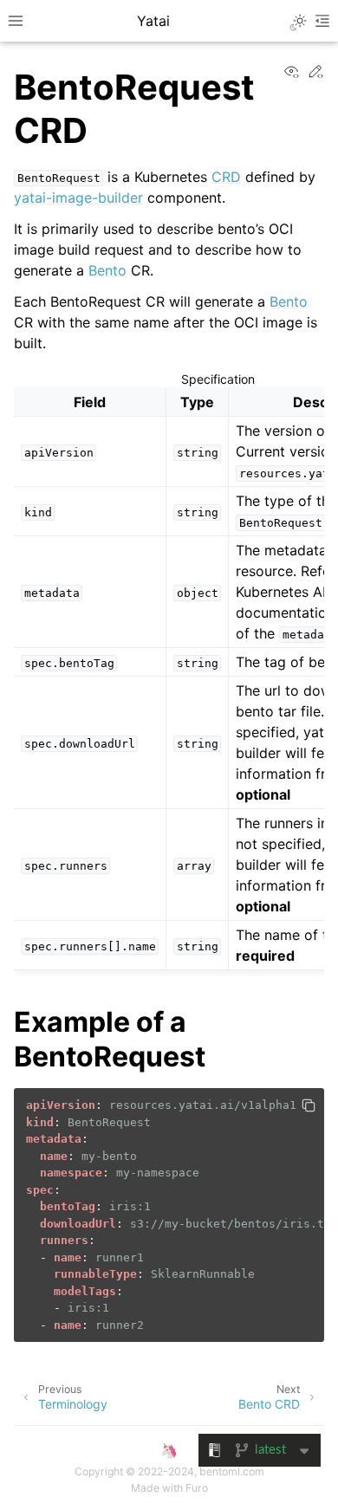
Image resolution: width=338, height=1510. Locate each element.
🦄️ (169, 1450)
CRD (226, 176)
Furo (196, 1487)
